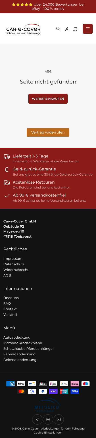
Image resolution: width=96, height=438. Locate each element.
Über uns (11, 298)
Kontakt (10, 309)
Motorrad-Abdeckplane (22, 343)
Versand (10, 314)
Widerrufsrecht (16, 270)
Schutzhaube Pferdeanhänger (28, 348)
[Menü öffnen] (88, 29)
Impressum (13, 258)
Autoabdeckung (16, 337)
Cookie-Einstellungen (48, 432)
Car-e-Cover (30, 428)
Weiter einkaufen (48, 99)
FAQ (7, 303)
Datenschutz (14, 264)
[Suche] (58, 29)
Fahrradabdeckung (19, 354)
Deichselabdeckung (19, 360)
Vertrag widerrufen (48, 132)
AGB (7, 275)
